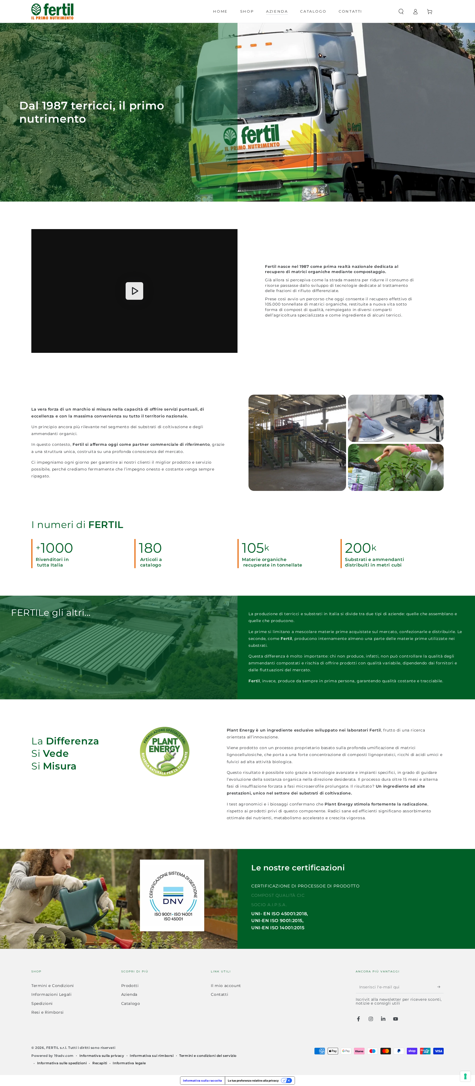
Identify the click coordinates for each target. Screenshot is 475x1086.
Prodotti (130, 985)
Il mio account (226, 985)
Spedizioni (42, 1003)
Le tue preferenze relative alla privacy (253, 1080)
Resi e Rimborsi (47, 1012)
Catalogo (130, 1003)
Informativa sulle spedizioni (62, 1063)
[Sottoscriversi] (440, 987)
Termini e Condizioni (52, 985)
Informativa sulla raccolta (202, 1080)
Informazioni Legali (51, 994)
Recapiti (99, 1063)
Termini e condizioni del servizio (208, 1056)
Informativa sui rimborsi (151, 1056)
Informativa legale (129, 1063)
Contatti (219, 994)
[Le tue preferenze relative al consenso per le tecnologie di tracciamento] (465, 1076)
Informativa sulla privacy (101, 1056)
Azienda (129, 994)
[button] (401, 12)
